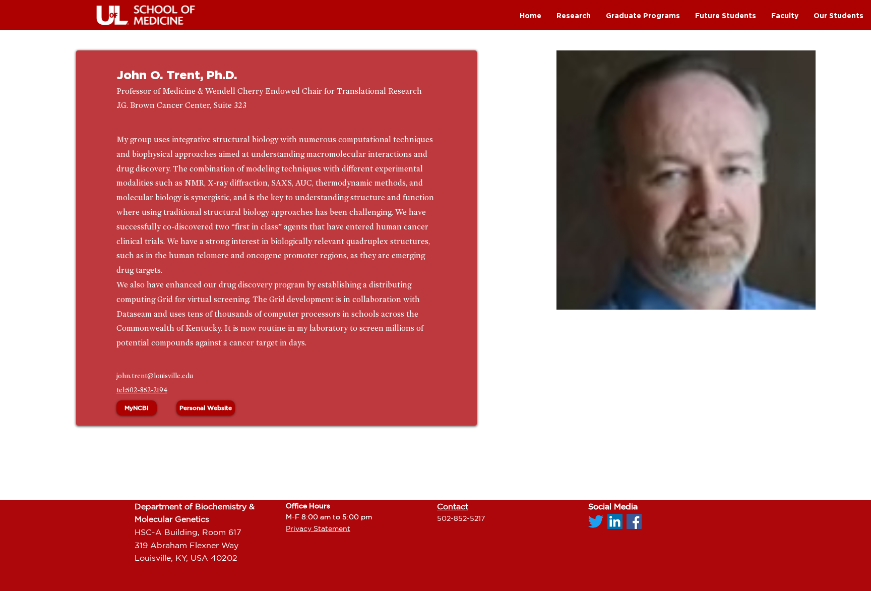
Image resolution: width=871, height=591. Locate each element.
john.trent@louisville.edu (154, 376)
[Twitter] (595, 521)
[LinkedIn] (615, 521)
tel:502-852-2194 (141, 390)
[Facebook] (634, 521)
